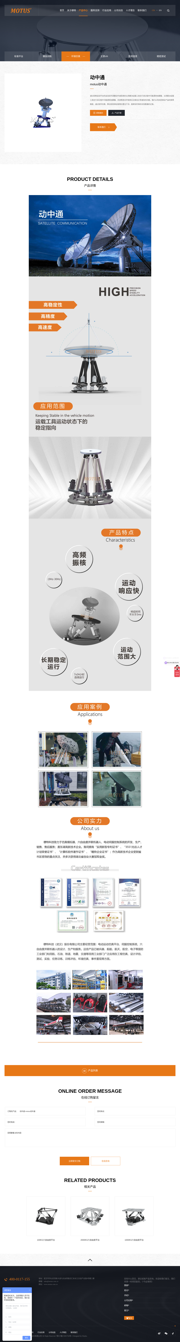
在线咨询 (105, 1161)
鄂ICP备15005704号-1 (64, 1336)
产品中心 (83, 10)
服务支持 (95, 10)
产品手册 (118, 113)
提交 (130, 1318)
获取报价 (99, 113)
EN (160, 10)
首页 (62, 10)
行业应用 (106, 10)
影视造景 (132, 56)
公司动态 (118, 10)
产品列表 (93, 1070)
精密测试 (161, 56)
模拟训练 (47, 56)
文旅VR (104, 56)
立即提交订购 (74, 1161)
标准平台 (18, 56)
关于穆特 (71, 10)
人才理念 (130, 10)
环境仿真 (75, 56)
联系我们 (142, 10)
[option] (46, 1219)
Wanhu (84, 1336)
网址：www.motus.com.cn (48, 1284)
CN (153, 10)
